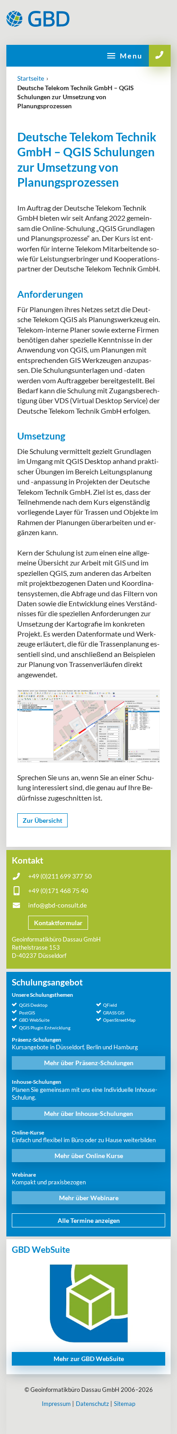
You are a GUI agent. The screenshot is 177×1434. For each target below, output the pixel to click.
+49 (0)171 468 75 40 (58, 890)
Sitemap (124, 1403)
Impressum (56, 1403)
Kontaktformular (58, 923)
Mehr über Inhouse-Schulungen (88, 1113)
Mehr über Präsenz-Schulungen (88, 1063)
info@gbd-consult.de (57, 905)
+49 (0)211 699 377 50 (60, 876)
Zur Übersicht (42, 820)
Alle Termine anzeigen (89, 1220)
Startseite (30, 78)
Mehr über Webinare (88, 1198)
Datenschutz (92, 1403)
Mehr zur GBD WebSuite (89, 1358)
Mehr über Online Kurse (88, 1155)
